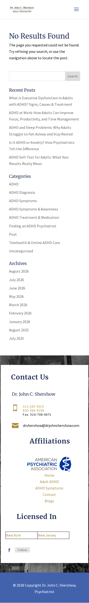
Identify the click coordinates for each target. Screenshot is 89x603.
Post (13, 234)
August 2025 (19, 330)
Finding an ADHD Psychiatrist (32, 226)
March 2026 (18, 304)
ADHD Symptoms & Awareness (33, 209)
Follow (22, 550)
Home (49, 475)
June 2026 (17, 288)
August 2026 (19, 271)
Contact (49, 494)
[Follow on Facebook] (9, 550)
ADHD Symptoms (23, 200)
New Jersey (47, 535)
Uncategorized (21, 251)
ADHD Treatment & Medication (34, 217)
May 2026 (16, 296)
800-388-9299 (33, 410)
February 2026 (20, 313)
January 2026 (19, 321)
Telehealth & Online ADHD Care (34, 242)
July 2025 (16, 338)
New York (13, 535)
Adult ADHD (49, 481)
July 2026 (16, 279)
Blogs (49, 500)
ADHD (14, 184)
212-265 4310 (33, 406)
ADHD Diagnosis (22, 192)
